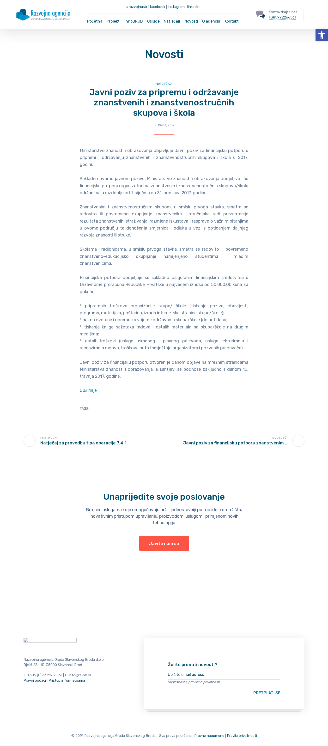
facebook (157, 7)
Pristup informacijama (67, 680)
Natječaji (172, 21)
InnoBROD (134, 21)
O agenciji (211, 21)
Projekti (114, 21)
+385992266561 (282, 17)
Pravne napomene (209, 736)
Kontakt (232, 21)
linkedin (193, 7)
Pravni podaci (35, 680)
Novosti (191, 21)
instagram (176, 7)
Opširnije (88, 390)
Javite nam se (164, 543)
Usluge (153, 21)
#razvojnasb (136, 7)
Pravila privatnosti (242, 736)
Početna (94, 21)
